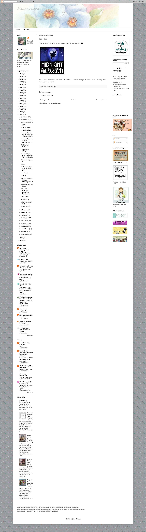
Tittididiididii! (24, 196)
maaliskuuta (25, 229)
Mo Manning (25, 199)
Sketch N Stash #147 (30, 460)
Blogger (77, 519)
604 (20, 346)
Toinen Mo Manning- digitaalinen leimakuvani (25, 191)
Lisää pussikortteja (27, 122)
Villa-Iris (26, 30)
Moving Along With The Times (25, 366)
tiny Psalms (22, 310)
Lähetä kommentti (47, 96)
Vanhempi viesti (101, 100)
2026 (21, 74)
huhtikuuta (24, 226)
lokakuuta (24, 210)
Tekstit (117, 139)
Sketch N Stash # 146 (30, 414)
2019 (21, 93)
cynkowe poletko (25, 321)
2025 (21, 76)
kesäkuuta (24, 220)
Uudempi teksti (44, 100)
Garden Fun (22, 317)
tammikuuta (25, 234)
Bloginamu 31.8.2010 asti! (30, 482)
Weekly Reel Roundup (25, 261)
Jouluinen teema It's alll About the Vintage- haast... (27, 134)
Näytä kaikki (30, 335)
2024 (21, 79)
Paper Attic (23, 309)
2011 (21, 114)
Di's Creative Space (25, 297)
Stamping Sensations (23, 374)
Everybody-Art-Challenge (24, 343)
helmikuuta (25, 231)
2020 (21, 90)
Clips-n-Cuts (23, 259)
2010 (21, 237)
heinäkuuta (25, 218)
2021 (21, 87)
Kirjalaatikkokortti (26, 130)
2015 (21, 103)
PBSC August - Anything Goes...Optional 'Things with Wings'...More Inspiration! (26, 357)
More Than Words (25, 382)
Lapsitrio (23, 124)
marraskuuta (25, 119)
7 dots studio (24, 328)
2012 (21, 112)
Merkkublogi (28, 8)
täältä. (82, 43)
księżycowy (22, 323)
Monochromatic (26, 206)
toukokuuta (25, 223)
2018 (21, 95)
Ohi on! (23, 164)
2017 (21, 98)
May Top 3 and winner (25, 377)
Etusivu (18, 30)
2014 (21, 106)
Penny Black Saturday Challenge (26, 351)
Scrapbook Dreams (25, 315)
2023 (21, 82)
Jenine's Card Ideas (26, 266)
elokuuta (24, 215)
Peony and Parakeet (26, 274)
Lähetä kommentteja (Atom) (52, 103)
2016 (21, 101)
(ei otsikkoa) (23, 400)
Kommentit (118, 142)
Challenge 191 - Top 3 (25, 369)
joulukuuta (24, 117)
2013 (21, 109)
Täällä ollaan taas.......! (25, 145)
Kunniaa (23, 175)
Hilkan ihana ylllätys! (25, 150)
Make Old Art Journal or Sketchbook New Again (25, 277)
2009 (21, 240)
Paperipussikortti (26, 127)
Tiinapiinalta (116, 162)
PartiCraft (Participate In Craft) (24, 249)
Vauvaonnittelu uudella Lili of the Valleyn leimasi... (27, 155)
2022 (21, 84)
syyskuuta (24, 212)
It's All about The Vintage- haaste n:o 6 (26, 168)
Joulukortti (24, 173)
